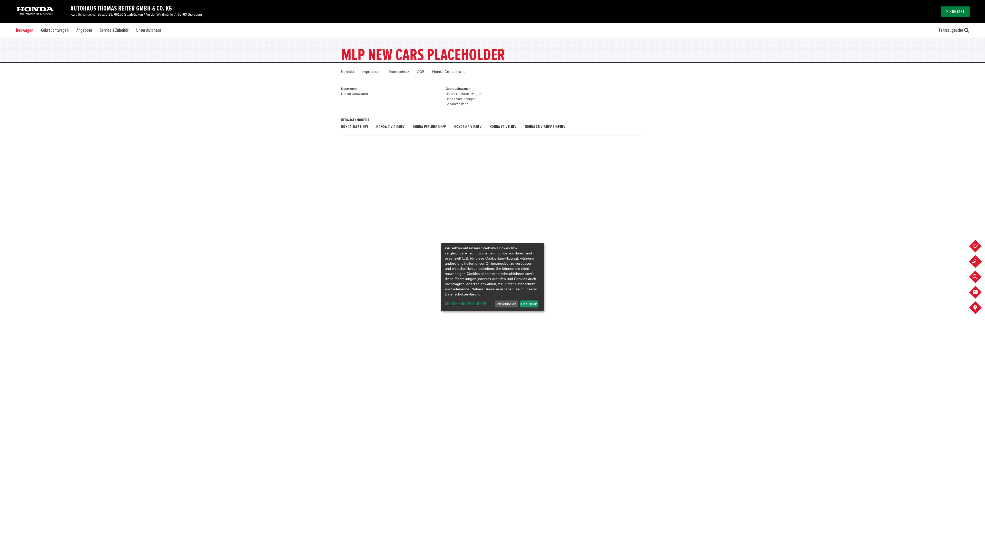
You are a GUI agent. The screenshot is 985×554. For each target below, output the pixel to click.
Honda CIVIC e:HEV (390, 127)
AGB (421, 72)
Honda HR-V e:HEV (467, 127)
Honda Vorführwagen (461, 99)
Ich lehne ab (506, 304)
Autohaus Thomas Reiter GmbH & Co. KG (121, 8)
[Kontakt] (979, 292)
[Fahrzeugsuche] (979, 277)
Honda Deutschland (449, 72)
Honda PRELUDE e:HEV (429, 127)
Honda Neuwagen (354, 94)
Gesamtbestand (457, 104)
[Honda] (35, 11)
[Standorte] (979, 307)
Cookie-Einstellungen (465, 303)
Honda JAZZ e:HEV (354, 127)
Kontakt (347, 72)
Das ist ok (529, 304)
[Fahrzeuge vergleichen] (979, 261)
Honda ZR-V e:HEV (503, 127)
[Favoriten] (979, 246)
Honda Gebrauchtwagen (463, 94)
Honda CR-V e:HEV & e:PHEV (545, 127)
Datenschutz (398, 72)
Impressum (371, 72)
